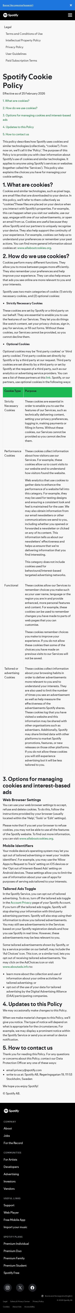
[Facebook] (32, 1288)
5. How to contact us (16, 134)
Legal (5, 1301)
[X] (20, 1288)
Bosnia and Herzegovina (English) (58, 1296)
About (8, 1128)
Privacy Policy (14, 47)
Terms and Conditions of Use (24, 34)
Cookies (6, 1307)
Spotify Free (11, 1273)
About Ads (17, 1307)
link (48, 378)
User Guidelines (16, 54)
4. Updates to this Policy (18, 127)
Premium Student (15, 1265)
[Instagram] (8, 1288)
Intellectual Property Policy (23, 40)
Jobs (7, 1136)
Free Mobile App (14, 1220)
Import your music (15, 1227)
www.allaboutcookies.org (34, 248)
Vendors (9, 1189)
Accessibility (29, 1307)
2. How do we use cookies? (20, 108)
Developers (11, 1167)
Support (9, 1205)
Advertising (11, 1174)
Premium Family (14, 1258)
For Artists (10, 1159)
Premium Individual (16, 1244)
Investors (9, 1181)
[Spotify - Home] (11, 15)
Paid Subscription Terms (21, 60)
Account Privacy (21, 903)
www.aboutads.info (16, 967)
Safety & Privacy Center (20, 1301)
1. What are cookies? (16, 101)
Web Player (11, 1212)
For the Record (13, 1143)
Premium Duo (12, 1251)
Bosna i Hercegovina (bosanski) (18, 5)
